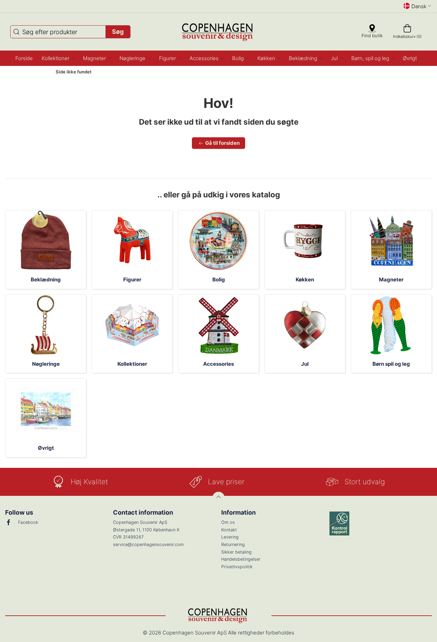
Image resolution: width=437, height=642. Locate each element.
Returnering (233, 544)
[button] (58, 58)
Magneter (391, 279)
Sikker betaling (236, 552)
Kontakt (229, 529)
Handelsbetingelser (240, 559)
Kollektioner (132, 364)
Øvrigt (46, 448)
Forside (38, 72)
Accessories (218, 364)
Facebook (28, 522)
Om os (228, 522)
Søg (118, 31)
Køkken (305, 279)
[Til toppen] (218, 498)
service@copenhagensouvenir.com (148, 544)
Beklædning (46, 279)
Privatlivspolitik (237, 566)
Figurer (132, 279)
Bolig (218, 279)
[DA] (219, 32)
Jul (305, 364)
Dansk (418, 6)
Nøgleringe (46, 364)
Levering (230, 537)
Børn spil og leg (391, 364)
